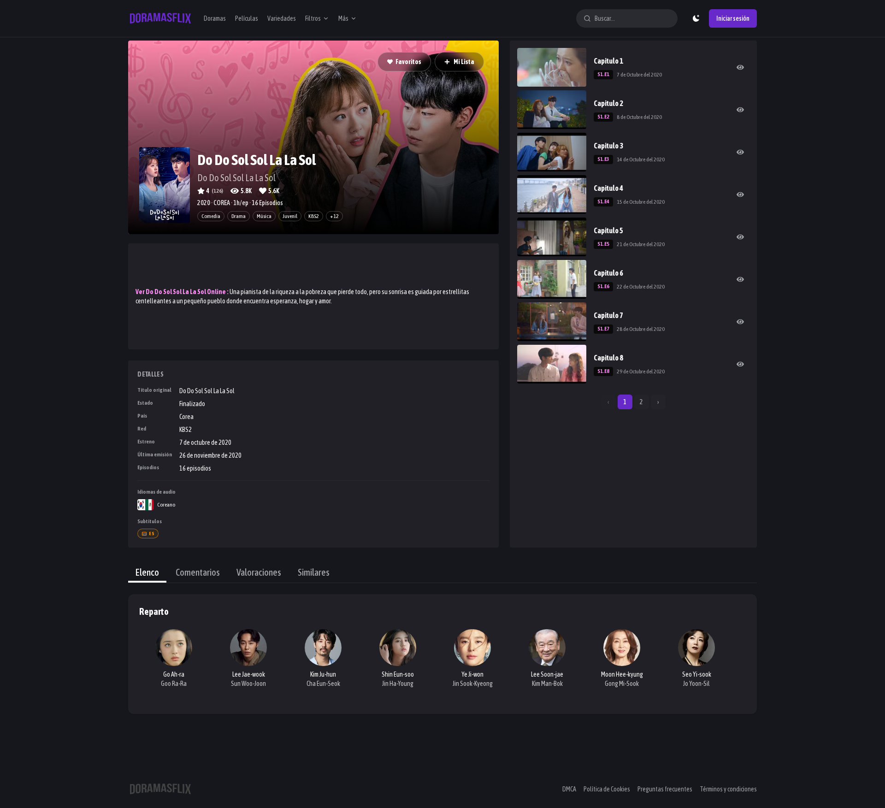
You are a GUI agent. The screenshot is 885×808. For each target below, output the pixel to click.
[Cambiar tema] (696, 18)
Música (264, 216)
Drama (238, 216)
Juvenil (290, 216)
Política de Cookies (607, 789)
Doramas (215, 18)
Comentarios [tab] (198, 572)
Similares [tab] (314, 572)
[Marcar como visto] (740, 67)
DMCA (569, 789)
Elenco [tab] (147, 572)
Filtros (313, 18)
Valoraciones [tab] (258, 572)
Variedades (281, 18)
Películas (246, 18)
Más (343, 18)
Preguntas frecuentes (664, 789)
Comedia (210, 216)
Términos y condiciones (728, 789)
